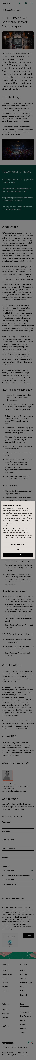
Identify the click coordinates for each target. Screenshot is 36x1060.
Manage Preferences (18, 544)
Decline (18, 549)
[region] (18, 530)
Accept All (18, 554)
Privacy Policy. (25, 532)
